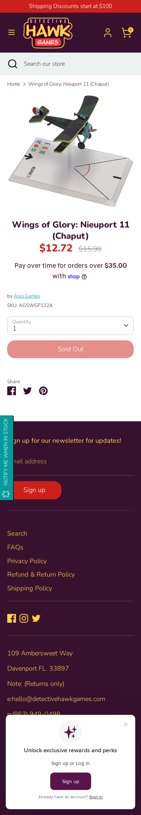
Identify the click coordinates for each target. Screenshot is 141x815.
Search (17, 533)
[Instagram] (24, 618)
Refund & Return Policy (41, 574)
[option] (70, 151)
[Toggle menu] (11, 32)
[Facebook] (11, 618)
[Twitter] (36, 618)
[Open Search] (11, 63)
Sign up (34, 490)
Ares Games (27, 295)
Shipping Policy (29, 588)
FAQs (15, 547)
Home (13, 84)
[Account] (108, 30)
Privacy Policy (27, 561)
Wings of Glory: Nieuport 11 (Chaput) (69, 84)
